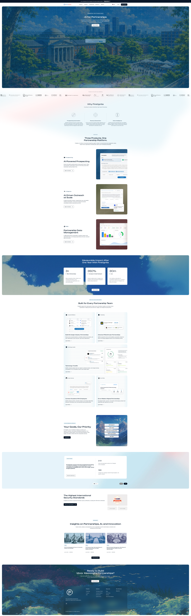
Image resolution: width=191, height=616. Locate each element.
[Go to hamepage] (67, 4)
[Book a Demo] (124, 5)
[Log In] (118, 4)
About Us (102, 4)
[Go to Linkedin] (66, 603)
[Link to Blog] (74, 543)
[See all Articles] (95, 558)
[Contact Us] (67, 437)
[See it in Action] (69, 171)
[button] (81, 4)
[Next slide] (125, 484)
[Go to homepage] (70, 592)
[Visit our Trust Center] (70, 504)
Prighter (114, 508)
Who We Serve (91, 4)
